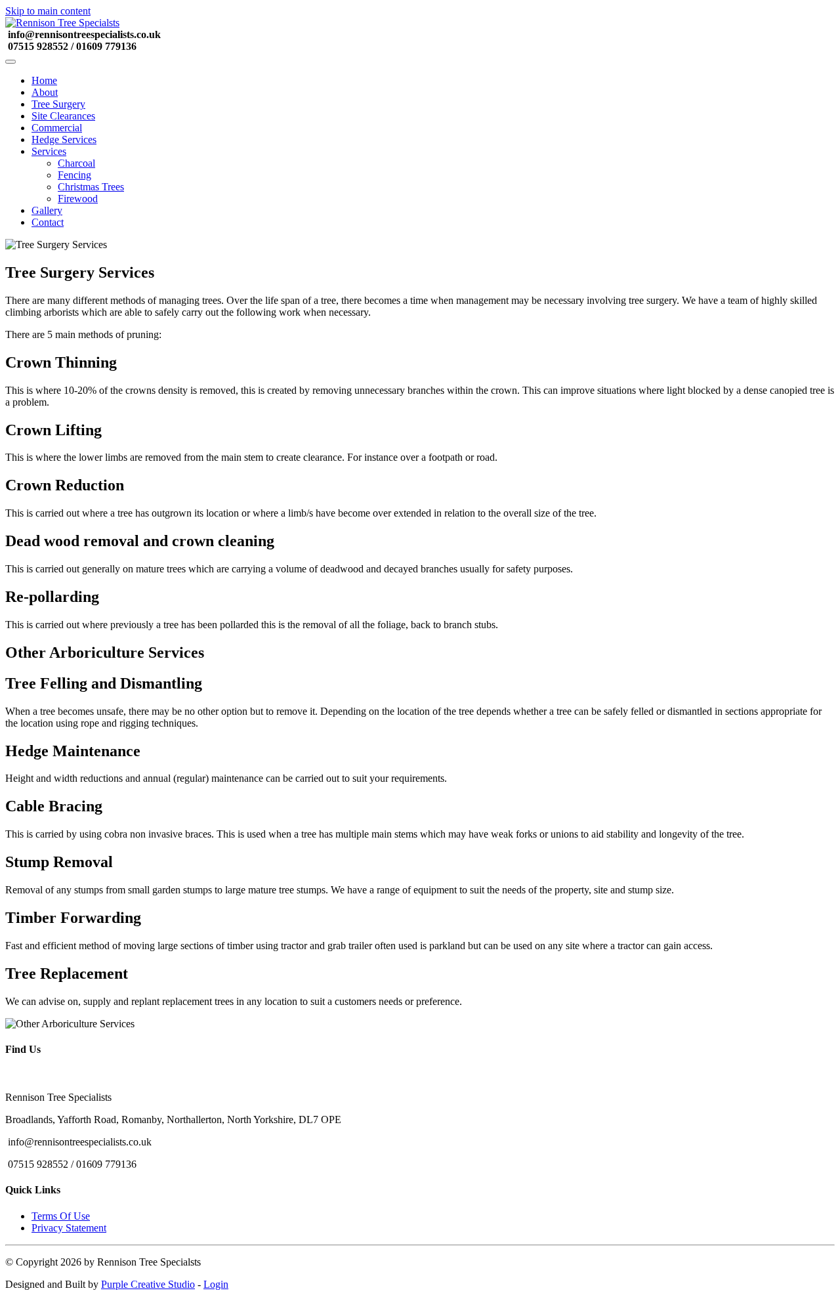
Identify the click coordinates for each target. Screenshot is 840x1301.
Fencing (74, 175)
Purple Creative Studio (148, 1284)
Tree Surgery (58, 104)
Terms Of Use (61, 1216)
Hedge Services (64, 139)
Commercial (57, 127)
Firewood (78, 198)
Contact (48, 222)
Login (215, 1284)
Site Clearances (63, 115)
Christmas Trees (91, 186)
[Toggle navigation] (10, 62)
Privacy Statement (69, 1227)
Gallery (47, 210)
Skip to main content (48, 10)
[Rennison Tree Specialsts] (62, 22)
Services (49, 151)
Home (44, 80)
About (45, 92)
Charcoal (76, 163)
